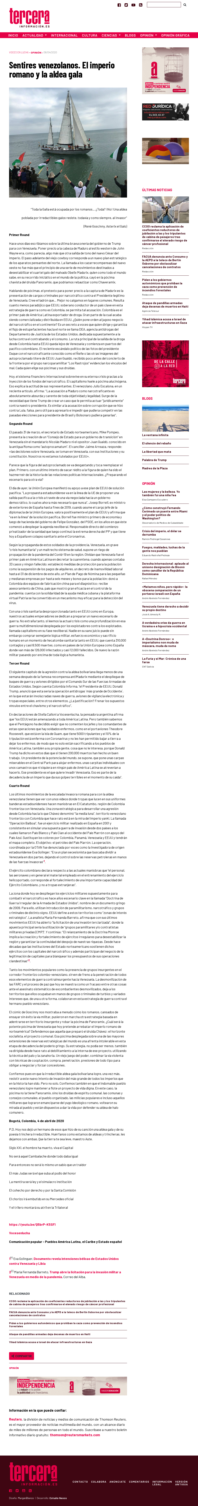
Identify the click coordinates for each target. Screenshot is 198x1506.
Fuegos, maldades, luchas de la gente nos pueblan (163, 548)
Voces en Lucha (19, 52)
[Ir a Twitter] (126, 5)
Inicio (13, 35)
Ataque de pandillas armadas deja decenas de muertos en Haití (49, 1334)
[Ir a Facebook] (119, 5)
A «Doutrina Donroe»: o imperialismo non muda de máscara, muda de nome (160, 642)
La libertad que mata (156, 451)
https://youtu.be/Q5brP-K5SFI (32, 1224)
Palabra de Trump (154, 460)
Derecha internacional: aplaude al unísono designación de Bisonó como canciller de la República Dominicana (165, 569)
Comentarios (139, 1481)
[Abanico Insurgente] (165, 156)
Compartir (23, 1356)
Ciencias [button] (110, 35)
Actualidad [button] (33, 35)
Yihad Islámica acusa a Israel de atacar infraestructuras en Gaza (50, 1342)
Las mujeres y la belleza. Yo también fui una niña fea (161, 493)
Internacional (64, 35)
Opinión (36, 52)
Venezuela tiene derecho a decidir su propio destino (165, 608)
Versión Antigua (181, 1483)
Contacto (80, 1481)
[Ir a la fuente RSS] (140, 5)
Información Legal (162, 1483)
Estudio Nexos (58, 1498)
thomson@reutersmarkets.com (75, 1435)
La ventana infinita (155, 435)
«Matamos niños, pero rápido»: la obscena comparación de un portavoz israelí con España (165, 590)
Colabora (98, 1481)
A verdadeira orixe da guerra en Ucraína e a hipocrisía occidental (164, 624)
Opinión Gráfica (175, 35)
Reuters (15, 1419)
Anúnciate (117, 1481)
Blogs (130, 35)
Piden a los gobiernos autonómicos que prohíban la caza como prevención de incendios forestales (65, 1324)
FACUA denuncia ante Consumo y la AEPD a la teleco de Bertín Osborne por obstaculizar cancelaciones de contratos (65, 1313)
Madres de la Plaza (155, 468)
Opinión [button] (147, 35)
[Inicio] (29, 17)
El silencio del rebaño (156, 443)
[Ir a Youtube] (133, 5)
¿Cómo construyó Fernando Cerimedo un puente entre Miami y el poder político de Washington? (164, 513)
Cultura (89, 35)
